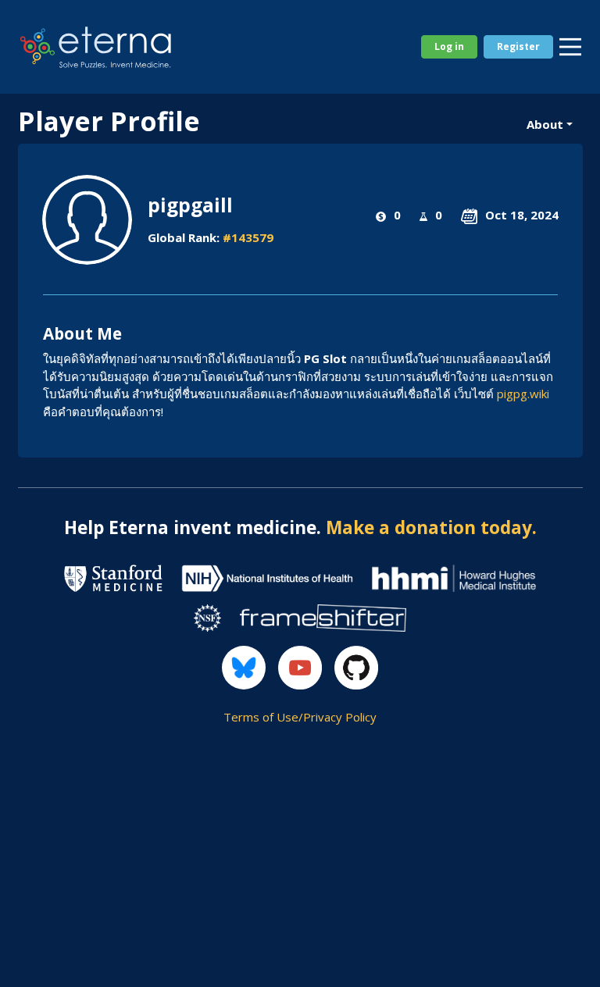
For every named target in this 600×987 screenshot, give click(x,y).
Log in (449, 46)
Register (518, 46)
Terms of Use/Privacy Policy (300, 717)
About (545, 124)
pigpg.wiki (523, 393)
